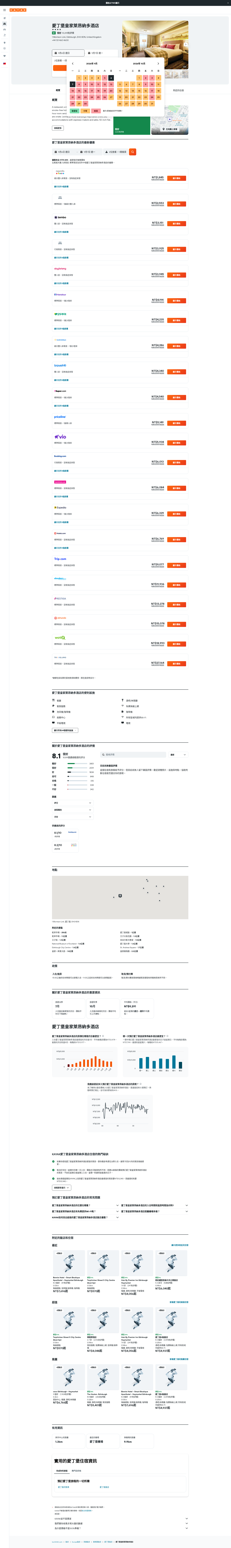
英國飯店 (87, 1542)
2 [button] (85, 78)
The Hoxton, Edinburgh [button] (97, 1394)
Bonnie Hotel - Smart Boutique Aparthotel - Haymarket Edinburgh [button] (68, 1278)
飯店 (67, 1542)
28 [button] (72, 103)
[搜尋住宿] (4, 24)
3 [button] (92, 78)
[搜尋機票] (4, 18)
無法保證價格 (86, 1511)
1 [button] (139, 78)
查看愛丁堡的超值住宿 (179, 1302)
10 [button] (92, 84)
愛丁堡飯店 (104, 1487)
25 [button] (98, 97)
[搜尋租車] (4, 29)
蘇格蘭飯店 (97, 1542)
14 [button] (73, 90)
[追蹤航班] (4, 48)
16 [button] (85, 90)
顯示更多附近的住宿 (180, 1245)
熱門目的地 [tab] (76, 1471)
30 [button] (85, 103)
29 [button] (79, 103)
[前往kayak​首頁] (18, 10)
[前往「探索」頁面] (4, 42)
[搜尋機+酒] (4, 35)
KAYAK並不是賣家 (63, 1518)
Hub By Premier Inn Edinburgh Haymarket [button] (134, 1281)
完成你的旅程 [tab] (62, 1471)
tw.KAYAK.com (57, 1542)
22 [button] (79, 97)
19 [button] (105, 90)
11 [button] (98, 84)
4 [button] (98, 78)
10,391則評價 (68, 33)
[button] (228, 3)
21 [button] (73, 97)
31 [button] (152, 103)
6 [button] (111, 78)
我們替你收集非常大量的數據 (68, 1523)
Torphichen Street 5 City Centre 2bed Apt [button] (101, 1281)
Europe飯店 (76, 1542)
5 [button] (104, 78)
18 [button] (98, 90)
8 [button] (79, 84)
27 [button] (111, 97)
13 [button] (111, 84)
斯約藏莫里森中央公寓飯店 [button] (166, 1280)
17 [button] (92, 90)
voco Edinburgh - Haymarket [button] (65, 1391)
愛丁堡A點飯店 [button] (161, 1337)
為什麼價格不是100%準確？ (68, 1528)
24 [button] (92, 97)
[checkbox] (65, 834)
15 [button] (79, 90)
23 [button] (85, 97)
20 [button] (111, 90)
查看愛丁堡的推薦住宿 (179, 1359)
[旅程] (4, 56)
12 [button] (105, 84)
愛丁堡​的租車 (63, 1487)
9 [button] (85, 84)
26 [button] (104, 97)
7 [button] (72, 84)
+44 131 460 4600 (60, 40)
